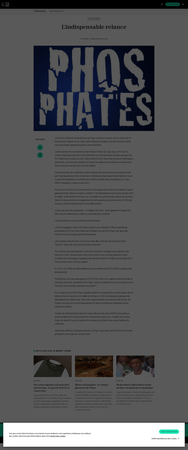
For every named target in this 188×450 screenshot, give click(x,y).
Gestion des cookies (57, 436)
